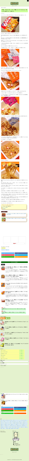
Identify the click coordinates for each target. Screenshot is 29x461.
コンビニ (2, 421)
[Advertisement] (7, 228)
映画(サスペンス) (13, 424)
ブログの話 (12, 350)
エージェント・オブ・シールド (17, 420)
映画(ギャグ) (2, 424)
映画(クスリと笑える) (7, 424)
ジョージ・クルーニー (7, 421)
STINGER (5, 420)
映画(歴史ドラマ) (24, 425)
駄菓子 (18, 428)
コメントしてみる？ (14, 262)
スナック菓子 (12, 421)
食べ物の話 (12, 355)
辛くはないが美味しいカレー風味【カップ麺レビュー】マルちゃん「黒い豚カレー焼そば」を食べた (13, 313)
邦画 (15, 428)
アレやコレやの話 (12, 358)
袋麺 (9, 428)
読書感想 (13, 428)
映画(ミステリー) (8, 425)
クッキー (27, 420)
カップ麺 (23, 420)
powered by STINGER (19, 459)
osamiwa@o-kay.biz (17, 444)
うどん (12, 420)
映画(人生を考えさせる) (13, 425)
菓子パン (5, 428)
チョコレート (21, 421)
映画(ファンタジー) (25, 424)
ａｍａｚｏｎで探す (4, 207)
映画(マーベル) (2, 425)
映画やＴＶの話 (12, 353)
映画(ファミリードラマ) (19, 424)
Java (1, 420)
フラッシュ (25, 421)
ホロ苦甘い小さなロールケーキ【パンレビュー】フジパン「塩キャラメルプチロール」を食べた (13, 309)
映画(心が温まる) (19, 425)
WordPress (8, 420)
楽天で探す (3, 208)
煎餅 (1, 428)
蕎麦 (7, 428)
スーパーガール (17, 421)
